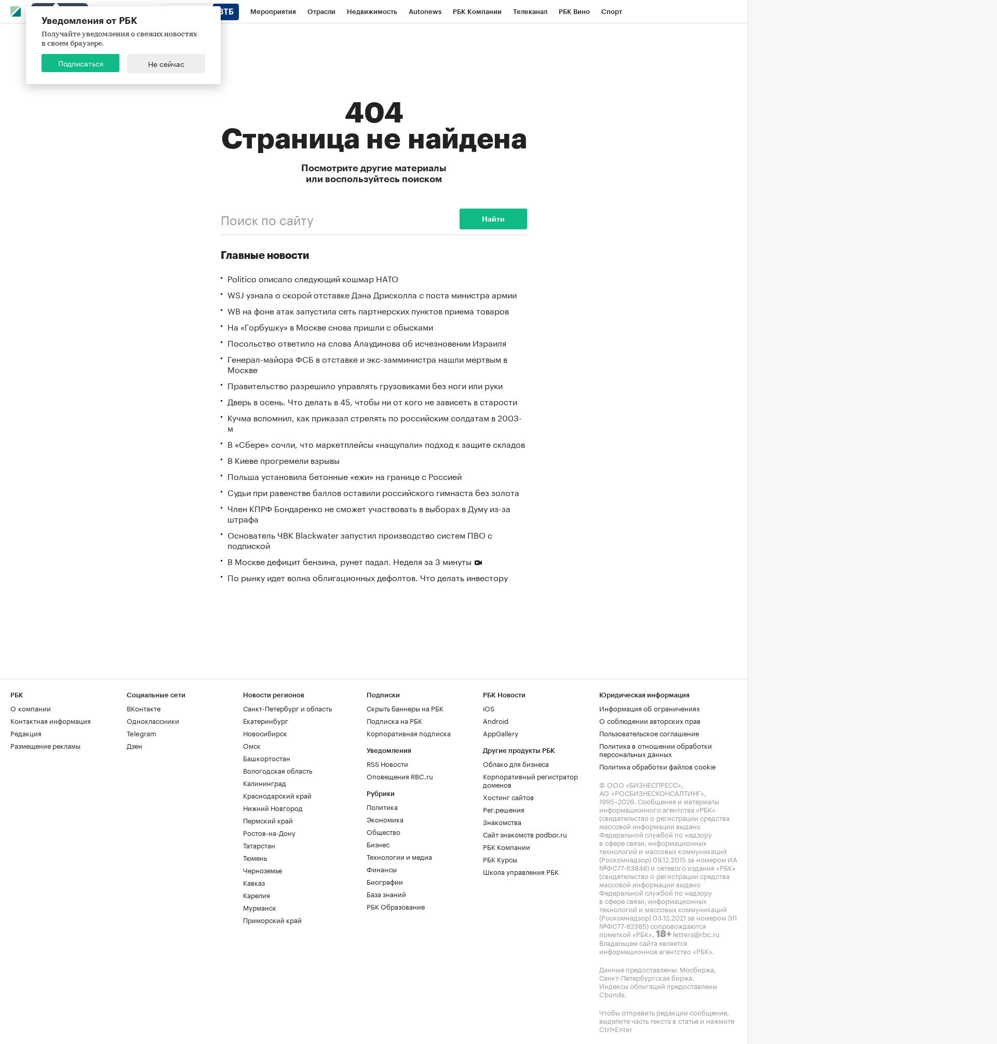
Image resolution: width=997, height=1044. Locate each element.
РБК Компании (506, 846)
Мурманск (259, 907)
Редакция (26, 732)
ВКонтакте (143, 708)
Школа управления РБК (521, 871)
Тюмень (255, 857)
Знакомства (502, 821)
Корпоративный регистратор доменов (530, 780)
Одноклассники (153, 720)
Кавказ (254, 882)
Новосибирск (265, 732)
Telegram (141, 732)
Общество (383, 831)
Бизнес (378, 844)
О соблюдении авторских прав (649, 720)
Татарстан (259, 845)
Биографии (385, 881)
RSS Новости (387, 763)
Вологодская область (277, 770)
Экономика (385, 819)
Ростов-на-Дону (269, 832)
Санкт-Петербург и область (287, 708)
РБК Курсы (500, 859)
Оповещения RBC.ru (400, 776)
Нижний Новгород (273, 807)
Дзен (134, 745)
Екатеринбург (265, 720)
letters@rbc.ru (696, 933)
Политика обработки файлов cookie (657, 766)
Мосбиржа (697, 969)
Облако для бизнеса (516, 763)
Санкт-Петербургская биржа (645, 977)
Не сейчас (166, 63)
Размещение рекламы (45, 745)
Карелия (256, 894)
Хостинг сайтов (508, 796)
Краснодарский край (277, 795)
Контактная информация (50, 720)
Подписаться (80, 62)
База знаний (386, 893)
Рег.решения (503, 809)
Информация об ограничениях (649, 708)
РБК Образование (396, 906)
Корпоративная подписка (409, 732)
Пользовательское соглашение (649, 732)
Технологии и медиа (399, 856)
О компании (30, 708)
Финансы (382, 868)
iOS (488, 708)
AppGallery (500, 732)
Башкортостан (266, 757)
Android (495, 720)
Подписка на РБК (394, 720)
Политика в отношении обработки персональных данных (655, 749)
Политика (382, 806)
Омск (252, 745)
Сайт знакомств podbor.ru (525, 834)
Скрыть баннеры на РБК (405, 708)
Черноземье (262, 869)
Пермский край (268, 820)
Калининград (264, 782)
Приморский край (272, 919)
